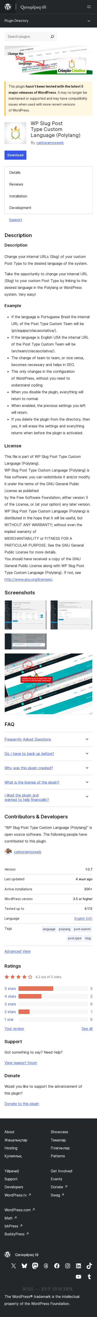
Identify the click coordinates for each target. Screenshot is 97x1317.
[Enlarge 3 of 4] (40, 639)
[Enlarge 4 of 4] (86, 659)
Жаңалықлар (16, 1140)
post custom (82, 929)
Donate (59, 1187)
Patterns (58, 1156)
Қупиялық (13, 1156)
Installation (18, 196)
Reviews (16, 184)
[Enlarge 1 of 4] (40, 606)
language (49, 929)
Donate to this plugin (22, 1103)
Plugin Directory (16, 21)
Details (15, 172)
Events (56, 1179)
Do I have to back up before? (29, 754)
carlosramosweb (50, 142)
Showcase (59, 1132)
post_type (74, 938)
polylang (64, 929)
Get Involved (61, 1171)
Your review (14, 1028)
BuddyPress (17, 1234)
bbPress (14, 1226)
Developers (14, 1187)
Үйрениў (12, 1171)
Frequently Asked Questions (28, 739)
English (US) (83, 918)
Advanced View (18, 951)
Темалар (58, 1140)
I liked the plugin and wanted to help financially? (27, 797)
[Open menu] (90, 7)
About (9, 1132)
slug (88, 938)
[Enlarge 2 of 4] (86, 606)
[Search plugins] (52, 36)
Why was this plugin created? (29, 768)
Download (15, 155)
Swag (58, 1195)
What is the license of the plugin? (32, 782)
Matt (11, 1218)
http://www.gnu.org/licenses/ (28, 579)
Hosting (11, 1148)
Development (20, 207)
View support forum (21, 1062)
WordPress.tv (18, 1195)
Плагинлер (60, 1148)
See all (87, 1028)
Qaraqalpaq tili (26, 1254)
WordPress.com (20, 1210)
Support (15, 219)
